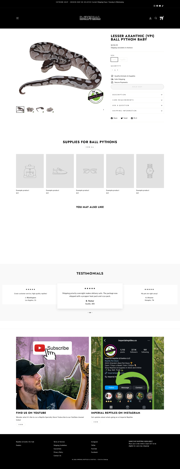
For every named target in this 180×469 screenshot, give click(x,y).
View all (90, 147)
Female (123, 60)
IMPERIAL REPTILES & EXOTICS (86, 459)
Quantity (116, 66)
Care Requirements (123, 100)
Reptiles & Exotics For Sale (25, 442)
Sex (112, 55)
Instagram (94, 442)
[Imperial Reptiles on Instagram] (127, 373)
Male (114, 60)
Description (119, 95)
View (20, 424)
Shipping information (124, 111)
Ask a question (120, 105)
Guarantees (57, 449)
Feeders (18, 445)
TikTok (93, 445)
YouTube (94, 449)
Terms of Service (59, 442)
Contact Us (57, 456)
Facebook (94, 452)
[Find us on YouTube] (52, 373)
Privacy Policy (58, 452)
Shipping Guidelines (60, 445)
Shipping (114, 48)
